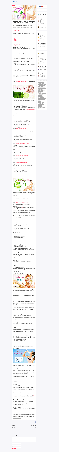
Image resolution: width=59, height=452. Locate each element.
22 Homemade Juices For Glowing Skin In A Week (19, 29)
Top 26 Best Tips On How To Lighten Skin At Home (21, 128)
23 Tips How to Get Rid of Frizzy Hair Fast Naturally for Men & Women (43, 34)
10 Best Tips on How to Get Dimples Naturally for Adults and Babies (43, 27)
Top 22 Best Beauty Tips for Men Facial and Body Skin (43, 14)
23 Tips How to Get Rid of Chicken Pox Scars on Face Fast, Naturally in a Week (42, 76)
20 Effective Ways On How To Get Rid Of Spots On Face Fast (21, 155)
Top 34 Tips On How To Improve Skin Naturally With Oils (43, 21)
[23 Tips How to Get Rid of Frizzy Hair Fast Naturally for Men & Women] (38, 34)
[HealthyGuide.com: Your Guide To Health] (15, 1)
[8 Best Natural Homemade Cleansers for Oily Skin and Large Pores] (38, 37)
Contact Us (45, 1)
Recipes (39, 101)
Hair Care (33, 1)
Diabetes (39, 84)
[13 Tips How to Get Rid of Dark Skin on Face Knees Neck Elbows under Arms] (38, 69)
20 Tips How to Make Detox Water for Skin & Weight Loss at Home (43, 43)
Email (12, 444)
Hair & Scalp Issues (41, 90)
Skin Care (30, 1)
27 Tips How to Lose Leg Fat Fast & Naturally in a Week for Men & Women (31, 425)
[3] (22, 207)
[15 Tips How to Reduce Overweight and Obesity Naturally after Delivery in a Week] (38, 46)
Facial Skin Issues (41, 86)
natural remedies (42, 98)
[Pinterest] (43, 6)
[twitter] (34, 422)
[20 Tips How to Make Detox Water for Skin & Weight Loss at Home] (38, 43)
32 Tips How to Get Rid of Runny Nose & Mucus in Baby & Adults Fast (16, 425)
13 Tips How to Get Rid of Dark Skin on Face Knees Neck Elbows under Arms (43, 69)
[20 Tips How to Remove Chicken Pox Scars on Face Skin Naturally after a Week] (38, 73)
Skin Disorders (41, 104)
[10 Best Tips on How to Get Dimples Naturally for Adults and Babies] (38, 27)
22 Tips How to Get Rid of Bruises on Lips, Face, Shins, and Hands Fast (43, 66)
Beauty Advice (41, 82)
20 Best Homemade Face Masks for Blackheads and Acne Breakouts (42, 24)
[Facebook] (40, 6)
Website (12, 446)
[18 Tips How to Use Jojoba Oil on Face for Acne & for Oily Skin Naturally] (38, 60)
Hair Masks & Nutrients (40, 93)
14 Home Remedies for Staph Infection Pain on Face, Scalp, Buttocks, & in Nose (43, 63)
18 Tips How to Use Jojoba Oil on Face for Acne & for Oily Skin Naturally (43, 60)
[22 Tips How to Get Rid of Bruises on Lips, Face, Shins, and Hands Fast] (38, 66)
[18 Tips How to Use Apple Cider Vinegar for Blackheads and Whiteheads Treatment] (38, 40)
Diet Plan (14, 418)
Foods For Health (40, 88)
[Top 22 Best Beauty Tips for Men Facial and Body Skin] (38, 15)
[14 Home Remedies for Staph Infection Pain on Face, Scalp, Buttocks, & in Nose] (38, 63)
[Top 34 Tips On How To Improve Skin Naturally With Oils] (38, 21)
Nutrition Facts (41, 99)
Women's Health (41, 107)
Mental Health (40, 96)
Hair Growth (40, 91)
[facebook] (35, 422)
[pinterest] (31, 422)
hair (42, 89)
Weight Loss (40, 106)
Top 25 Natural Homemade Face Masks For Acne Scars (20, 81)
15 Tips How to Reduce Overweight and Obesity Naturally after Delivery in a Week (43, 47)
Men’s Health (41, 97)
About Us (42, 1)
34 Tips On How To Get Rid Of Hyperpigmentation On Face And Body (22, 143)
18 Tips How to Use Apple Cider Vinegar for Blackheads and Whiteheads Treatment (43, 40)
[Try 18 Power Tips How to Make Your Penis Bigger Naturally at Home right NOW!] (38, 18)
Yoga (38, 108)
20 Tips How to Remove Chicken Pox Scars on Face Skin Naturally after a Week (42, 73)
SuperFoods (38, 1)
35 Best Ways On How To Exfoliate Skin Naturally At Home (21, 162)
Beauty (36, 1)
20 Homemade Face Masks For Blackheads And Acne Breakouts (22, 202)
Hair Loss (39, 92)
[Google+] (42, 6)
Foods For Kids (39, 89)
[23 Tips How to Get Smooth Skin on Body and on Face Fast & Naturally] (24, 12)
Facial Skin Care (17, 418)
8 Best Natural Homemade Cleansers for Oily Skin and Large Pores (43, 37)
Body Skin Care (41, 83)
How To (27, 1)
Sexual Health (41, 102)
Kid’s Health (40, 95)
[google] (32, 422)
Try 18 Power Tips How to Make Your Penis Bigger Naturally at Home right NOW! (43, 18)
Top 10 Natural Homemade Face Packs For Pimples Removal (20, 60)
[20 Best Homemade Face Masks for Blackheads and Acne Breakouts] (38, 24)
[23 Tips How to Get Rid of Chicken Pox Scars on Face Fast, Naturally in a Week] (38, 76)
